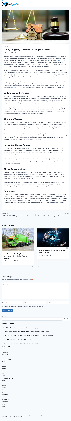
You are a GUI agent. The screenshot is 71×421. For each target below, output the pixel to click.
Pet (3, 392)
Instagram (4, 380)
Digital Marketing (6, 359)
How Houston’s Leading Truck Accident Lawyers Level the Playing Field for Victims (17, 256)
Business (4, 357)
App (3, 350)
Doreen (7, 52)
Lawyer (6, 46)
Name (4, 303)
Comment (5, 284)
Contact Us (32, 416)
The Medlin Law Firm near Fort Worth (34, 74)
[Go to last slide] (4, 247)
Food (3, 373)
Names (4, 387)
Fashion (4, 366)
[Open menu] (68, 3)
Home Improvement (7, 378)
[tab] (32, 266)
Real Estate (5, 397)
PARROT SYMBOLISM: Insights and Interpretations (16, 215)
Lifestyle (4, 385)
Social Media (5, 399)
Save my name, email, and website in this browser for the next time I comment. (23, 306)
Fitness (4, 371)
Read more (13, 87)
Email (27, 303)
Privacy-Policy (40, 416)
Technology (5, 401)
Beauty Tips (5, 354)
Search (4, 316)
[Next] (67, 247)
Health (3, 375)
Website (51, 303)
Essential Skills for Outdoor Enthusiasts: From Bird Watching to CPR (22, 343)
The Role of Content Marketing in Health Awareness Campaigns (21, 328)
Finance (4, 368)
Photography (5, 394)
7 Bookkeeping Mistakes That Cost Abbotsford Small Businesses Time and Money (26, 331)
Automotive (5, 352)
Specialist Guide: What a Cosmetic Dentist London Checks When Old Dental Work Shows (28, 335)
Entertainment (6, 364)
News (3, 390)
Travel (3, 404)
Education (4, 361)
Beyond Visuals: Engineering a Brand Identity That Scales (19, 339)
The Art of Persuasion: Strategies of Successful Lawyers (53, 215)
